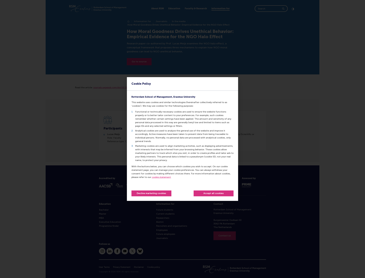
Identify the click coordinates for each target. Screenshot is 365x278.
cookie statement (161, 177)
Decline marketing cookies (151, 193)
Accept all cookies (213, 193)
